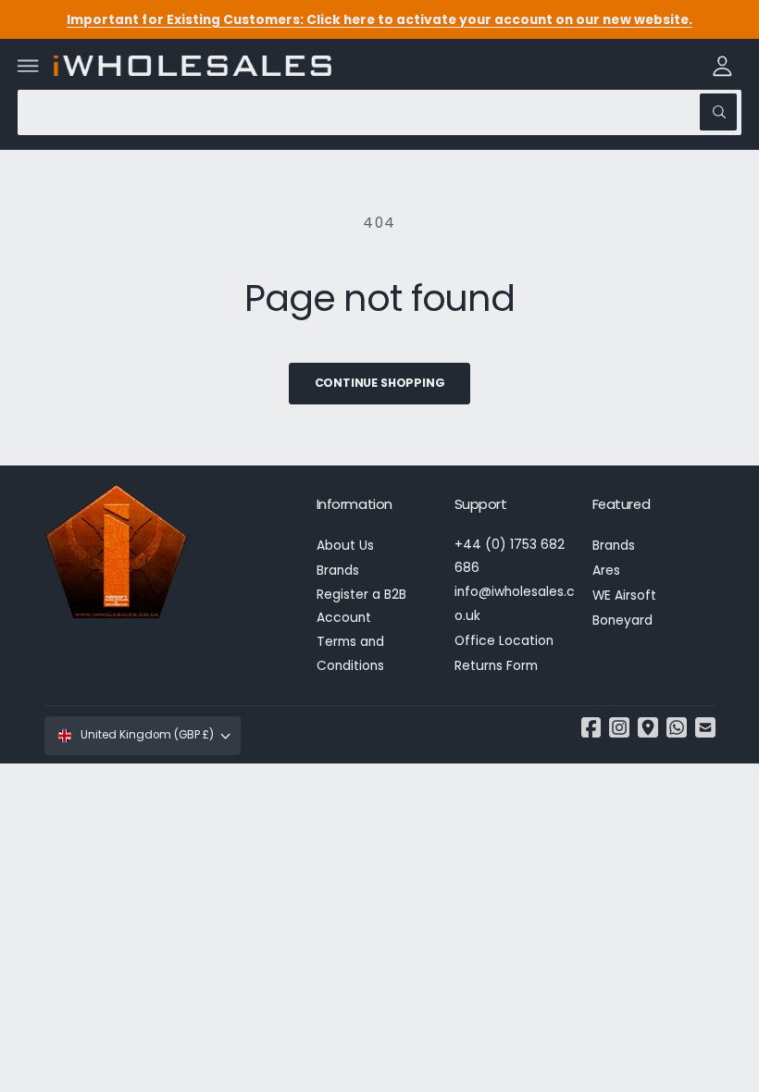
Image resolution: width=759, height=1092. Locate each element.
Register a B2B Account (361, 606)
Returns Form (496, 666)
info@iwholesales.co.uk (514, 603)
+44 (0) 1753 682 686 (509, 556)
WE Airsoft (624, 595)
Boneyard (622, 620)
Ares (606, 570)
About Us (345, 545)
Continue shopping (380, 383)
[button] (28, 65)
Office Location (504, 641)
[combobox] (379, 112)
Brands (338, 570)
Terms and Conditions (350, 653)
